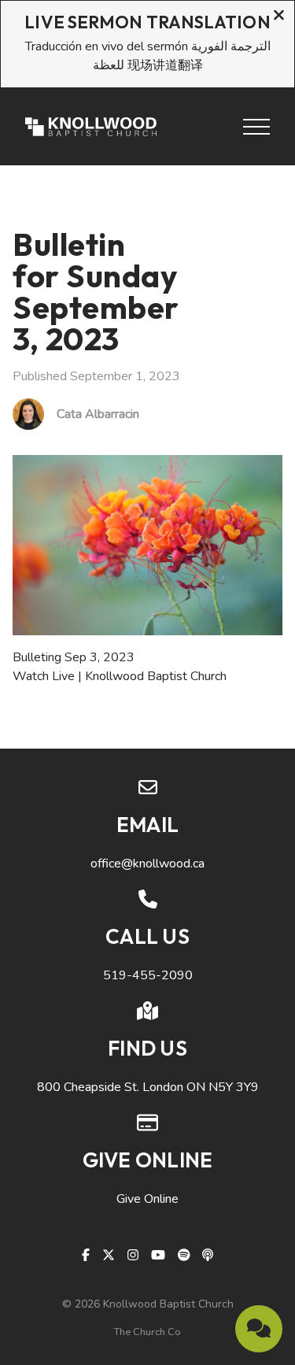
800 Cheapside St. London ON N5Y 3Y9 (148, 1087)
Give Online (147, 1199)
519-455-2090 (148, 975)
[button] (256, 126)
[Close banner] (279, 17)
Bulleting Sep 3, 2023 (74, 657)
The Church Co (147, 1332)
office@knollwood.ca (147, 863)
